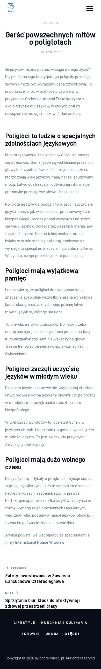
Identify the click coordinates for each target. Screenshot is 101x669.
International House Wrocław (39, 542)
